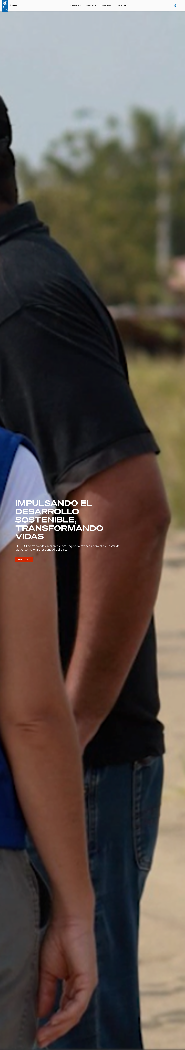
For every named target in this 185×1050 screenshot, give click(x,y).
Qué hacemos (91, 5)
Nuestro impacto (106, 5)
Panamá (13, 5)
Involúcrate (122, 5)
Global (175, 5)
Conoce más (23, 560)
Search (179, 5)
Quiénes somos (75, 5)
